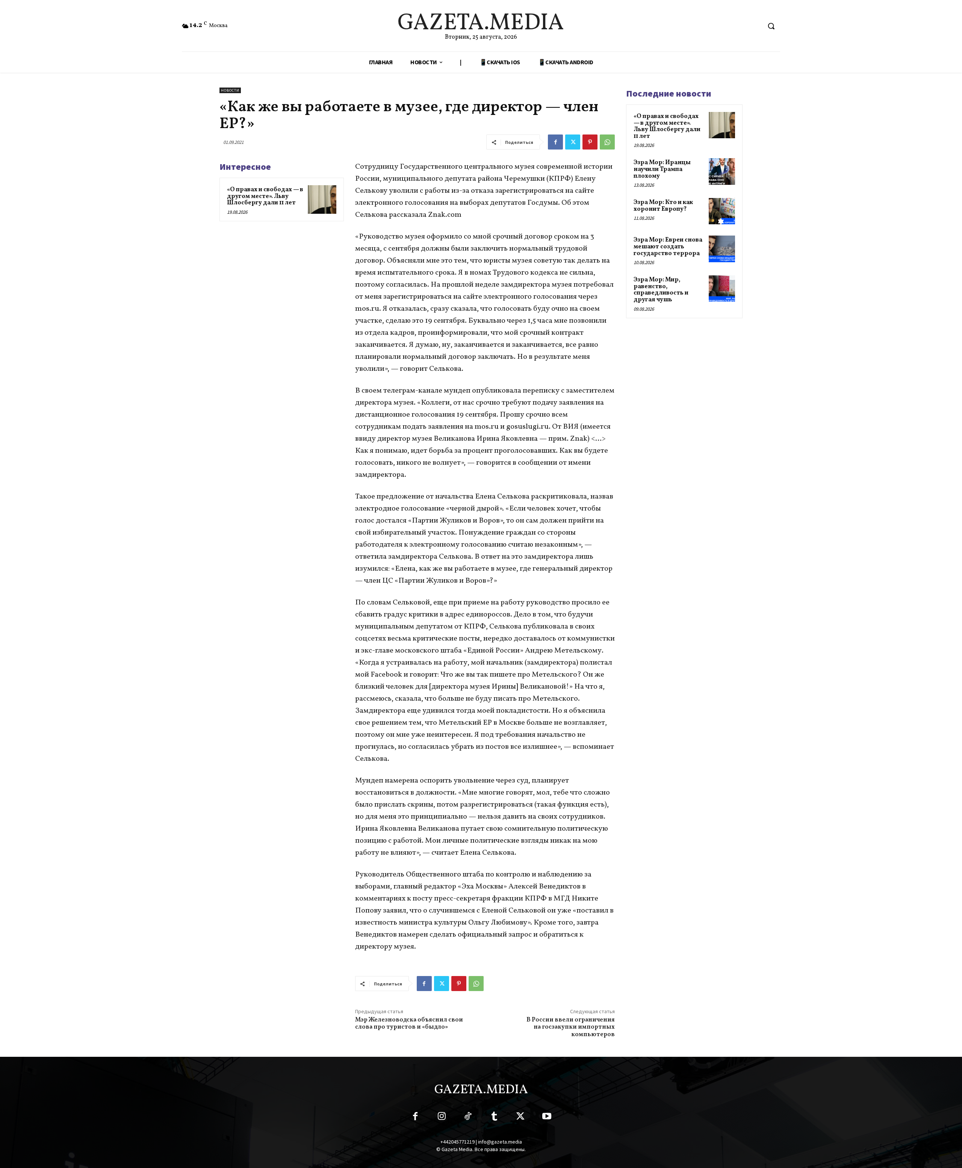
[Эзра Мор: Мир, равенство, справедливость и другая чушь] (722, 288)
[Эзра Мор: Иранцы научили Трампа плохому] (722, 171)
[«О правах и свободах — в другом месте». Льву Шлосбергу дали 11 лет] (322, 199)
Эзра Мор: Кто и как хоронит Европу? (663, 205)
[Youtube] (546, 1117)
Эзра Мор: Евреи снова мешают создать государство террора (668, 246)
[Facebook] (555, 142)
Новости (230, 90)
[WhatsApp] (607, 142)
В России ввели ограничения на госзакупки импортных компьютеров (570, 1027)
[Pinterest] (589, 142)
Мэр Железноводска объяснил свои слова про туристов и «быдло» (409, 1023)
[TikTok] (468, 1117)
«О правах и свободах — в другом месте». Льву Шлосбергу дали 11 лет (265, 196)
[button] (771, 26)
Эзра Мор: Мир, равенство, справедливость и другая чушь (661, 290)
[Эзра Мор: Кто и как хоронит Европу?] (722, 211)
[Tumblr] (494, 1117)
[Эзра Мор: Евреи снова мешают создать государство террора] (722, 249)
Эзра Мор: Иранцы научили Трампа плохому (662, 169)
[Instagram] (441, 1117)
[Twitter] (572, 142)
